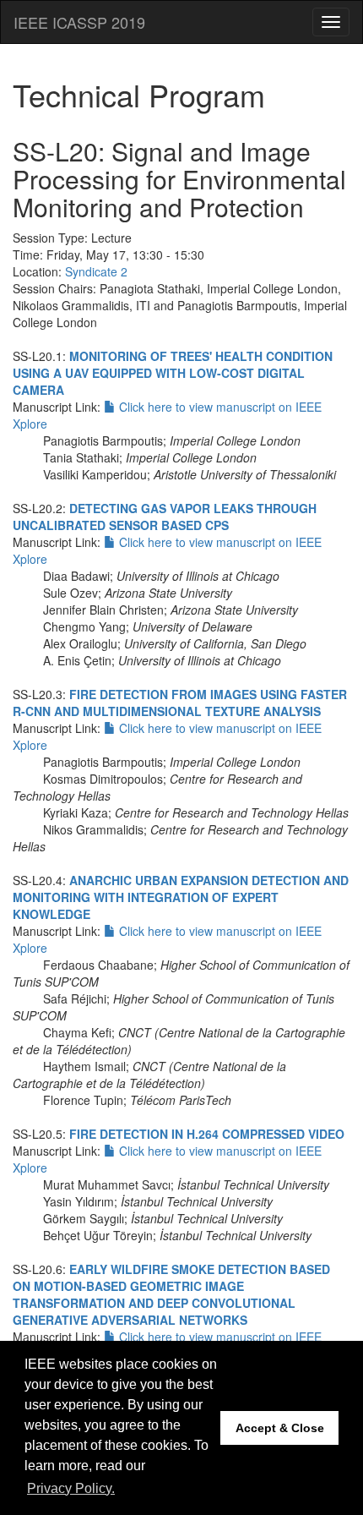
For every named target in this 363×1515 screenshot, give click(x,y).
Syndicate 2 (96, 271)
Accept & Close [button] (280, 1428)
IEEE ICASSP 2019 (79, 22)
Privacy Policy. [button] (71, 1488)
